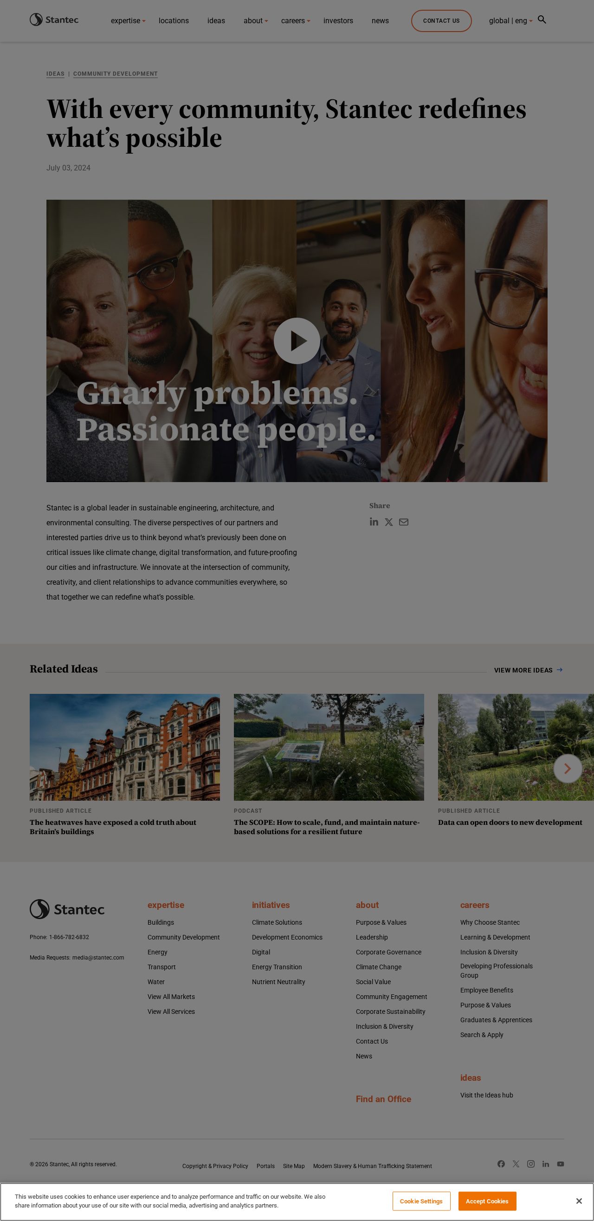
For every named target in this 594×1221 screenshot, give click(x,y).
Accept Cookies (487, 1201)
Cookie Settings (421, 1201)
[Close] (579, 1201)
